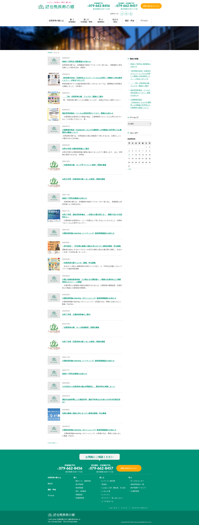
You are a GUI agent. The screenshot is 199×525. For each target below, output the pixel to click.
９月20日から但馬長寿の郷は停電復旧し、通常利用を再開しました (88, 386)
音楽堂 (104, 484)
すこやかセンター (137, 481)
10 (129, 155)
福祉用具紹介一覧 (137, 484)
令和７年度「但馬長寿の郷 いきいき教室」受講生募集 (83, 341)
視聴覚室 (79, 494)
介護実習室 (135, 491)
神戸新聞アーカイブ (138, 487)
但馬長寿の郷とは (56, 20)
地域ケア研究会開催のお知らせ (74, 198)
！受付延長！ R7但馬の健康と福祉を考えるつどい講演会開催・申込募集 (91, 246)
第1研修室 (79, 484)
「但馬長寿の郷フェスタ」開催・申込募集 (79, 262)
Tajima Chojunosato (135, 522)
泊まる (115, 20)
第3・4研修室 (81, 491)
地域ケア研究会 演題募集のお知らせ (76, 61)
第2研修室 (79, 487)
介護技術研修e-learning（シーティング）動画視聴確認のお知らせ (88, 233)
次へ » (55, 443)
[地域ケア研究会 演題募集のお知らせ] (55, 5)
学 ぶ (100, 20)
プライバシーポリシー (139, 508)
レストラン (106, 494)
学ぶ (130, 477)
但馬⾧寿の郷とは (54, 477)
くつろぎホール (107, 501)
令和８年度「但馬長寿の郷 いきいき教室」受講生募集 (83, 179)
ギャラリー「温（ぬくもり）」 (113, 498)
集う (75, 477)
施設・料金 (129, 20)
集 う (72, 20)
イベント (124, 508)
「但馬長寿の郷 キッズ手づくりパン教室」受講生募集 (84, 165)
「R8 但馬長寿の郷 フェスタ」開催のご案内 (82, 96)
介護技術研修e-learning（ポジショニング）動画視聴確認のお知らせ (89, 298)
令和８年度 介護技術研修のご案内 (75, 148)
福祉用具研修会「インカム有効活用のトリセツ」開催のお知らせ (87, 113)
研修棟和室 (80, 498)
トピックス (113, 508)
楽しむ (86, 20)
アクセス (144, 20)
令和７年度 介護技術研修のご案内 (76, 314)
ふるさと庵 (106, 491)
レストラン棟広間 (108, 481)
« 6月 (129, 169)
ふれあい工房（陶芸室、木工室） (114, 487)
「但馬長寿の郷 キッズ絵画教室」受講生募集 (80, 327)
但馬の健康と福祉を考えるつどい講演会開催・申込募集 (84, 413)
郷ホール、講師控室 (83, 481)
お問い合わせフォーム (150, 6)
